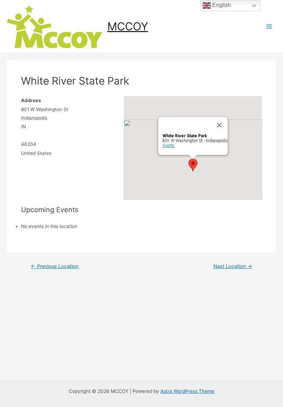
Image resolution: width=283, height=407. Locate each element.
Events (168, 145)
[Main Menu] (269, 26)
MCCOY (127, 26)
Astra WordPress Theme (187, 391)
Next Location (232, 266)
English (221, 5)
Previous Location (55, 266)
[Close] (219, 125)
